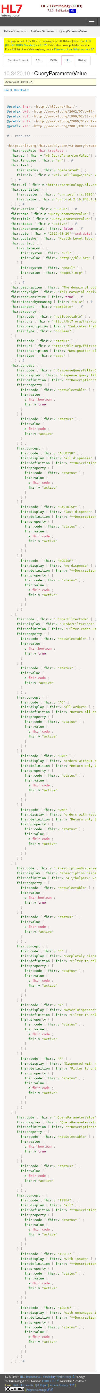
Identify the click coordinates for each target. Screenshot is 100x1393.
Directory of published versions (72, 49)
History (82, 60)
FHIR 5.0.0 (48, 1381)
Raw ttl (8, 90)
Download (20, 90)
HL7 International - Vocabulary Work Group (45, 1377)
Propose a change (36, 1390)
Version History (59, 1385)
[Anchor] (89, 73)
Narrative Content (18, 60)
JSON (53, 60)
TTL (67, 60)
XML (39, 60)
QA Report (41, 1385)
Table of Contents (23, 1385)
